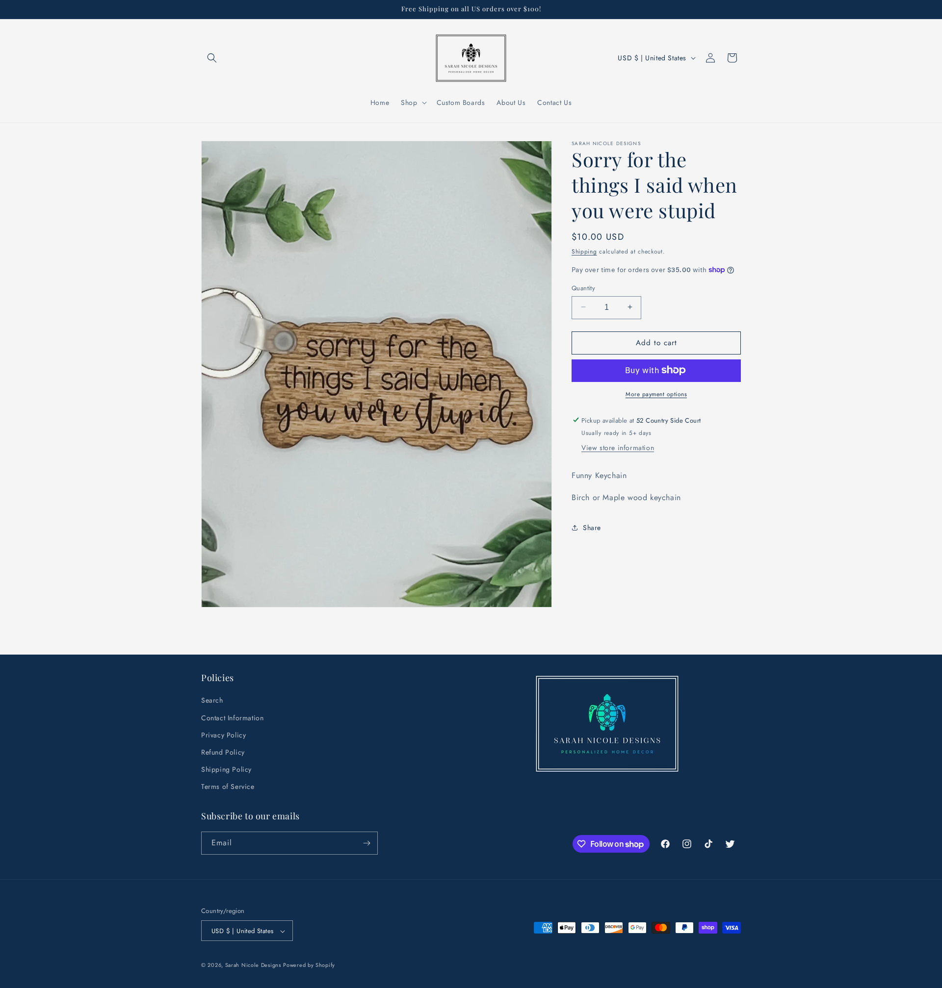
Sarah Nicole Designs (253, 965)
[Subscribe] (366, 843)
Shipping (584, 251)
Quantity (583, 287)
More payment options (656, 393)
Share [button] (592, 527)
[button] (212, 58)
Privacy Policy (223, 735)
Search (212, 701)
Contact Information (232, 718)
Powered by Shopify (309, 965)
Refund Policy (223, 752)
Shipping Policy (226, 770)
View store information (617, 448)
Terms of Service (228, 787)
